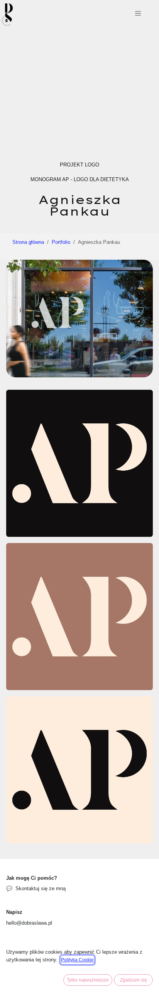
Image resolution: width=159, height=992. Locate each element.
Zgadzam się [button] (133, 980)
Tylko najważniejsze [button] (88, 980)
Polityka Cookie (77, 960)
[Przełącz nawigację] (138, 14)
